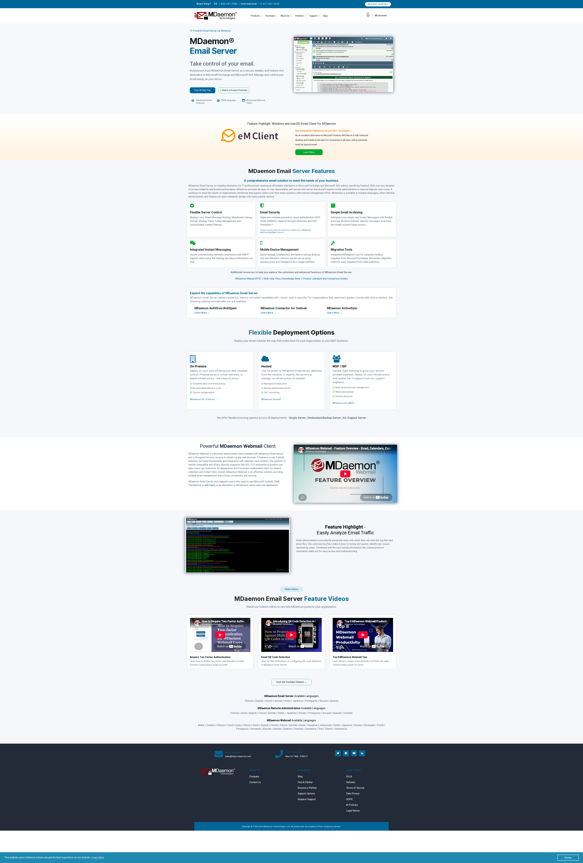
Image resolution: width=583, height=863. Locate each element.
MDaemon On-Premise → (204, 399)
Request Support (378, 4)
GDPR (349, 799)
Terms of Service (355, 787)
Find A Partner (305, 782)
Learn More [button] (98, 857)
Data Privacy (353, 793)
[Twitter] (338, 753)
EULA (349, 776)
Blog (300, 776)
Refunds (350, 782)
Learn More (308, 152)
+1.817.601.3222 (269, 4)
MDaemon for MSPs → (345, 403)
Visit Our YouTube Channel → (291, 682)
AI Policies (352, 804)
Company (254, 776)
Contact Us (255, 782)
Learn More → (202, 313)
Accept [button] (568, 857)
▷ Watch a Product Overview (233, 90)
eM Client (210, 485)
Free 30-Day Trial (202, 90)
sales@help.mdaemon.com (238, 756)
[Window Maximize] (243, 100)
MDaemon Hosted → (272, 399)
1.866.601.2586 (228, 4)
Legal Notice (353, 810)
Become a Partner (307, 787)
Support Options (306, 793)
